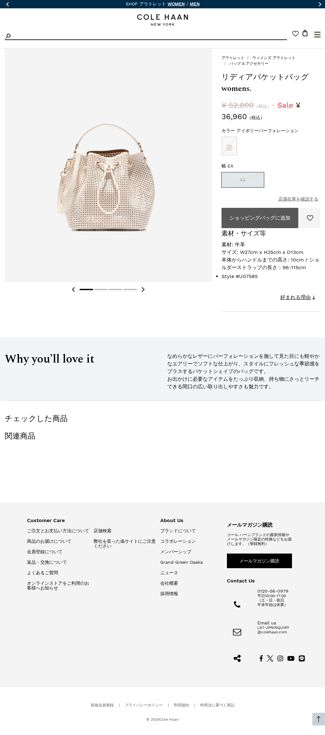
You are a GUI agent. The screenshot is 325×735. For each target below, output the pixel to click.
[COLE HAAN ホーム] (162, 20)
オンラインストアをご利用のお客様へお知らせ (58, 585)
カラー (260, 130)
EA (242, 180)
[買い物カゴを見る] (305, 34)
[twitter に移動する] (270, 657)
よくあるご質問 (42, 572)
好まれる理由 (295, 297)
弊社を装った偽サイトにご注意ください (125, 543)
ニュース (169, 572)
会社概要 (169, 583)
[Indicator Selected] (86, 289)
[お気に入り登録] (310, 218)
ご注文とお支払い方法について (58, 530)
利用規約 (181, 705)
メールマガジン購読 (259, 560)
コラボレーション (178, 541)
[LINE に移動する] (302, 657)
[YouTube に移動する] (290, 657)
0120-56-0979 (273, 591)
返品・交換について (47, 562)
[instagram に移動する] (280, 657)
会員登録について (45, 551)
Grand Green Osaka (181, 562)
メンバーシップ (175, 551)
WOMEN (176, 3)
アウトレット (233, 58)
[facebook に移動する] (261, 657)
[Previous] (73, 289)
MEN (195, 3)
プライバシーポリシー (144, 705)
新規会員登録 (102, 705)
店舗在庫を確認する (298, 198)
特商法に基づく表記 (217, 705)
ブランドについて (178, 530)
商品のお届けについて (49, 541)
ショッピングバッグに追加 (259, 218)
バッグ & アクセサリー (249, 63)
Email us (266, 622)
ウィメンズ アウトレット (273, 58)
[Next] (143, 289)
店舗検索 (102, 530)
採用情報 (169, 593)
